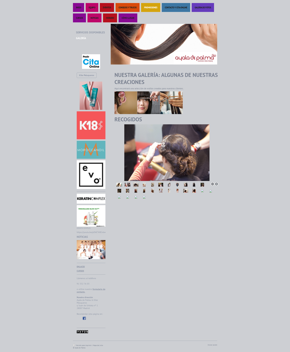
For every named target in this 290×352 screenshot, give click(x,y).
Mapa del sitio (98, 345)
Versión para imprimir (84, 345)
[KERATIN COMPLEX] (91, 216)
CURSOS (80, 271)
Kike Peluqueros (86, 75)
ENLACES (81, 266)
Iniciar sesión (212, 345)
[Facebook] (84, 318)
